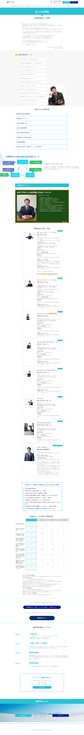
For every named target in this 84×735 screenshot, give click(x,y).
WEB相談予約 (66, 2)
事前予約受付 (42, 687)
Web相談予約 (23, 715)
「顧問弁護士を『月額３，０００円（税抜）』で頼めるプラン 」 (42, 607)
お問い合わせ (74, 2)
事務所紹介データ (42, 618)
